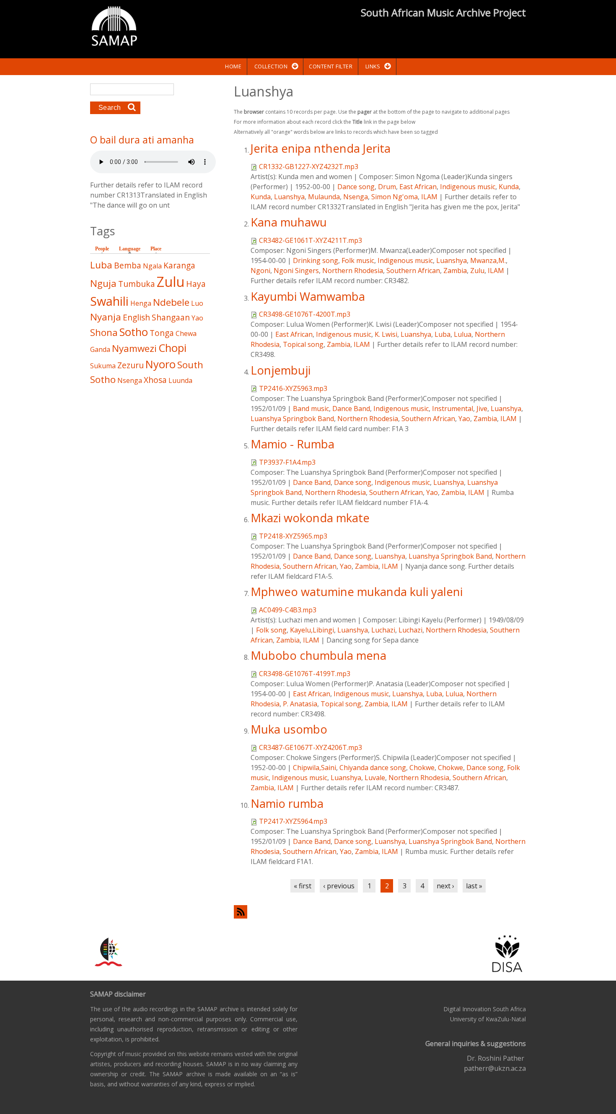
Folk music (358, 260)
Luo (197, 303)
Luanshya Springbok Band (292, 418)
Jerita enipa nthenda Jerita (321, 148)
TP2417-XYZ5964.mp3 (293, 821)
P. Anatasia (300, 703)
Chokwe (422, 767)
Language (132, 249)
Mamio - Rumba (292, 444)
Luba (442, 334)
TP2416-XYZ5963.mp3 (293, 388)
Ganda (100, 349)
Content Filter (330, 66)
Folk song (271, 630)
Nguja (103, 283)
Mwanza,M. (488, 260)
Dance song (356, 186)
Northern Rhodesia (352, 270)
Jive (481, 408)
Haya (196, 283)
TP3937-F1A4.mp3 (287, 462)
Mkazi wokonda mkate (310, 518)
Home (233, 66)
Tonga (162, 332)
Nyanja (105, 316)
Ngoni (260, 270)
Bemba (127, 265)
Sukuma (103, 365)
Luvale (375, 777)
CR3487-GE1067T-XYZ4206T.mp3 (310, 747)
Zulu (477, 270)
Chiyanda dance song (372, 767)
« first (302, 885)
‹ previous (339, 885)
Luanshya (289, 196)
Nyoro (160, 364)
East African (418, 186)
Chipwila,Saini (314, 767)
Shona (104, 332)
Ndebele (171, 302)
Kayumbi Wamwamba (308, 296)
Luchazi (383, 630)
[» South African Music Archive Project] (114, 27)
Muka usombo (289, 729)
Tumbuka (136, 283)
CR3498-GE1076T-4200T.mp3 (304, 314)
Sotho (133, 332)
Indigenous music (467, 186)
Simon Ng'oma (394, 196)
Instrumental (452, 408)
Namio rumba (287, 803)
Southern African (413, 270)
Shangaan (171, 317)
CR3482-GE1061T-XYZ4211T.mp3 (310, 240)
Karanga (179, 265)
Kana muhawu (289, 222)
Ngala (152, 266)
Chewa (186, 333)
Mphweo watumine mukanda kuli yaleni (357, 591)
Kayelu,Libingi (312, 630)
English (136, 317)
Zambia (455, 270)
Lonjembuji (281, 370)
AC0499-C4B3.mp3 (287, 609)
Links (372, 66)
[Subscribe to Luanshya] (380, 911)
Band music (311, 408)
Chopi (172, 348)
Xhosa (155, 379)
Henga (140, 303)
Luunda (180, 380)
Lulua (462, 334)
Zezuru (130, 365)
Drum (387, 186)
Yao (464, 418)
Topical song (303, 344)
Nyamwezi (134, 348)
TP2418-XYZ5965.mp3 (293, 536)
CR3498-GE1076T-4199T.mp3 (304, 673)
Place (155, 249)
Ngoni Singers (296, 270)
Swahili (109, 301)
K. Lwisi (386, 334)
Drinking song (315, 260)
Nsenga (355, 196)
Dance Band (351, 408)
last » (474, 885)
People (102, 249)
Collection (270, 66)
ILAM (429, 196)
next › (445, 885)
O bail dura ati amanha (142, 139)
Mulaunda (324, 196)
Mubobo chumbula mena (318, 655)
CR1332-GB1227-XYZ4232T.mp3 (308, 166)
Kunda (509, 186)
